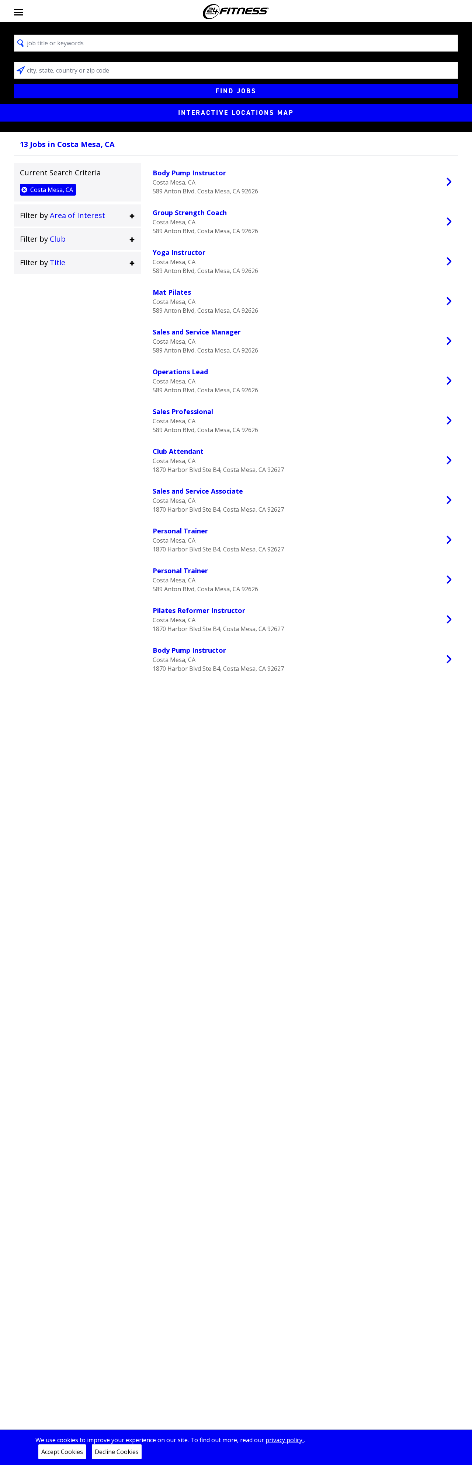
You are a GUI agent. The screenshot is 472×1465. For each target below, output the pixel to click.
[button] (77, 215)
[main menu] (18, 11)
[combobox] (236, 43)
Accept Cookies (62, 1452)
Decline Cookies (117, 1452)
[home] (236, 11)
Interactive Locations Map (236, 112)
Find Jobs (236, 91)
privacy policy (285, 1440)
